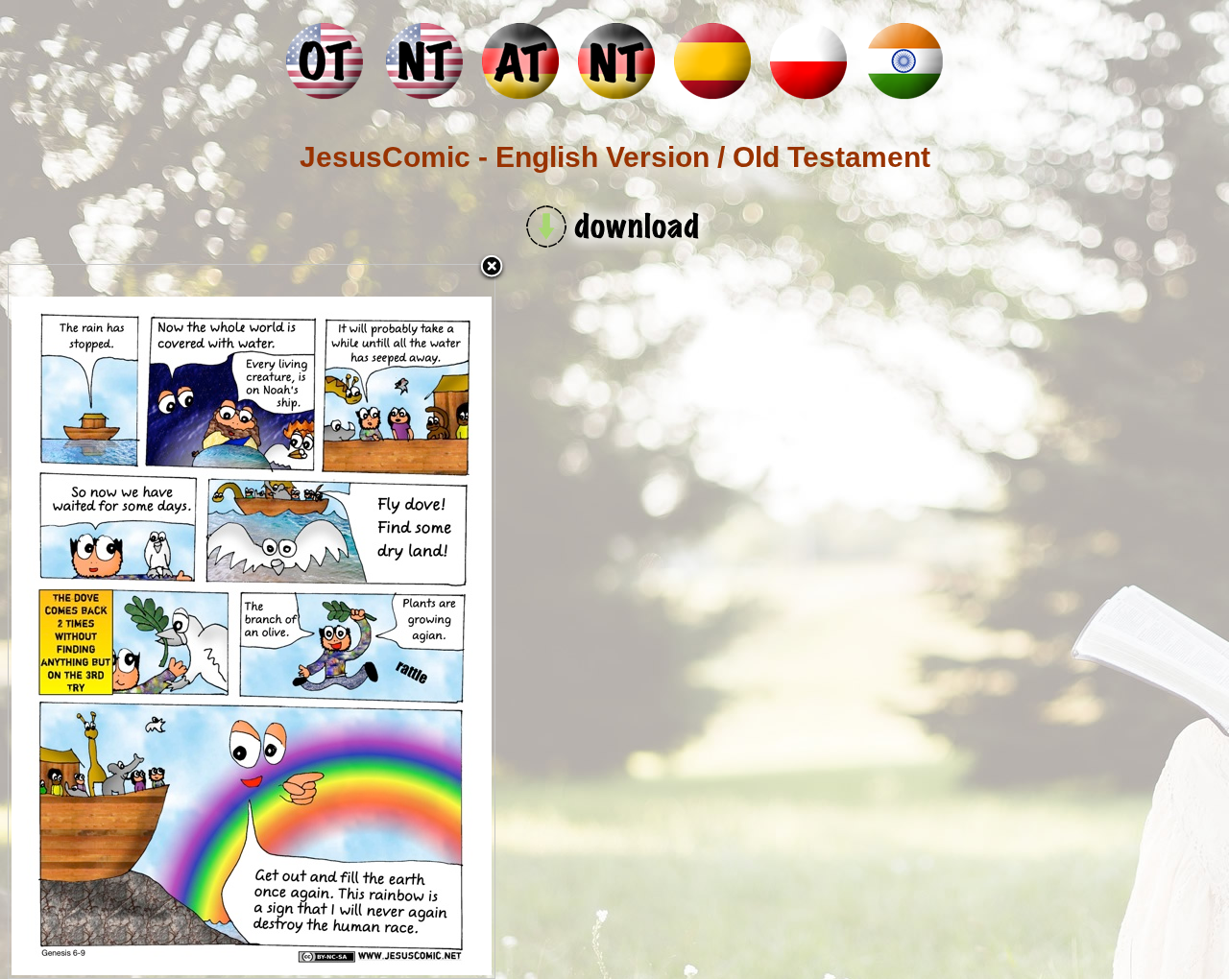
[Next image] (409, 621)
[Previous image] (94, 621)
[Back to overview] (491, 267)
